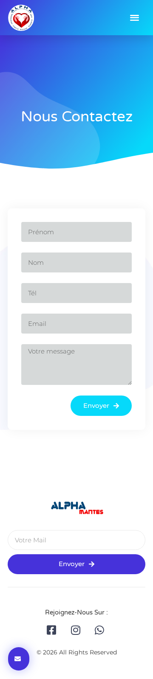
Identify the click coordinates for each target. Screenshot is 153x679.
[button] (134, 18)
